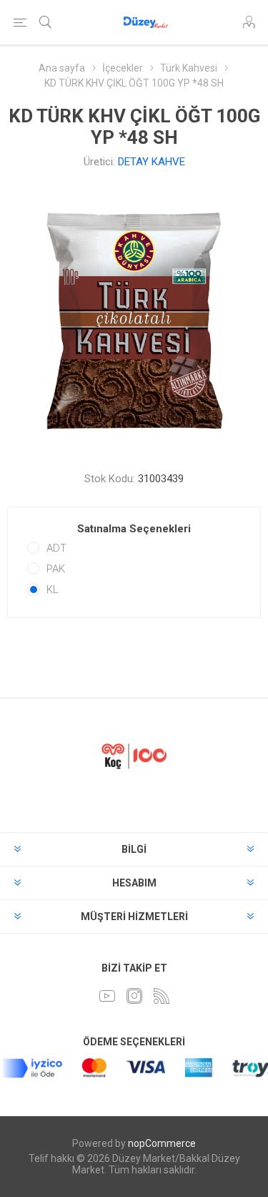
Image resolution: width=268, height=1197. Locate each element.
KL (52, 589)
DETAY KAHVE (151, 161)
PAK (55, 568)
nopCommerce (162, 1143)
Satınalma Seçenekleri (134, 528)
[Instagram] (134, 996)
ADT (56, 548)
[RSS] (161, 996)
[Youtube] (107, 996)
